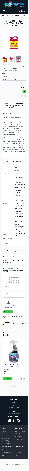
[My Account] (22, 11)
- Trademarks (18, 436)
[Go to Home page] (14, 4)
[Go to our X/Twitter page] (14, 421)
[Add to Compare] (25, 96)
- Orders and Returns (7, 443)
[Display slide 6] (21, 383)
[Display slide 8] (15, 386)
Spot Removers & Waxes (20, 15)
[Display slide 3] (12, 383)
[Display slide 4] (15, 383)
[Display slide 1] (6, 383)
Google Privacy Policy (8, 316)
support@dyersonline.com (14, 465)
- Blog (3, 455)
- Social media (18, 449)
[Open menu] (4, 10)
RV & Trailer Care (9, 15)
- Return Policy (5, 441)
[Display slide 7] (12, 386)
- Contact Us (18, 452)
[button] (6, 64)
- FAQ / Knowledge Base (6, 434)
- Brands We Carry (6, 452)
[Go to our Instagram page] (18, 421)
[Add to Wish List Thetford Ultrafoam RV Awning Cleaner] (21, 378)
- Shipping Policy (6, 438)
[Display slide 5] (18, 383)
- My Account (5, 431)
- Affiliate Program (19, 439)
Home (3, 15)
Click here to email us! (14, 413)
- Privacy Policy (18, 434)
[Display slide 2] (9, 383)
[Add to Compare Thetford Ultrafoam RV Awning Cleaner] (24, 378)
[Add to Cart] (24, 91)
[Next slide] (24, 385)
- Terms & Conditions (20, 431)
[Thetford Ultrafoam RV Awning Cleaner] (14, 351)
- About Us (4, 449)
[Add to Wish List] (21, 96)
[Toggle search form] (19, 11)
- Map (16, 455)
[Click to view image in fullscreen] (14, 42)
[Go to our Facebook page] (10, 421)
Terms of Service (18, 316)
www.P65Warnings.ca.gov (10, 326)
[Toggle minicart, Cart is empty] (25, 11)
